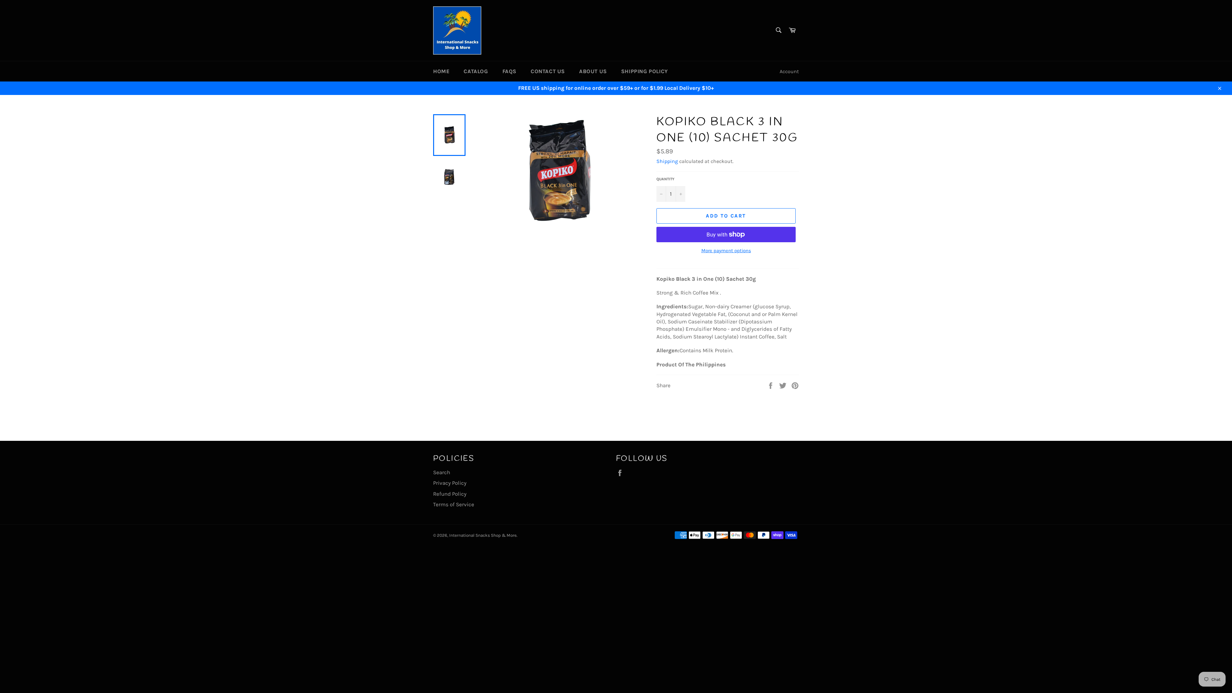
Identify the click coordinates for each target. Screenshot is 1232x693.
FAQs (509, 71)
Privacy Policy (449, 483)
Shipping (667, 161)
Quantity (665, 179)
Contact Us (548, 71)
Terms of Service (453, 504)
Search (441, 472)
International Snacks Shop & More (483, 535)
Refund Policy (449, 494)
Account (789, 71)
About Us (593, 71)
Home (441, 71)
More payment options (726, 250)
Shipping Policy (644, 71)
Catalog (476, 71)
